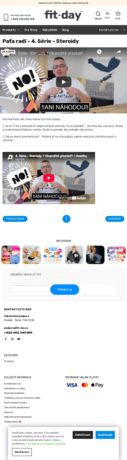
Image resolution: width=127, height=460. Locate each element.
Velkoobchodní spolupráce (18, 416)
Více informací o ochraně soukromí (45, 443)
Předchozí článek (15, 218)
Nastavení (22, 452)
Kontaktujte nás (109, 29)
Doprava (8, 412)
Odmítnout (82, 434)
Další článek (115, 218)
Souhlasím (105, 434)
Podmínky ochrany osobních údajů (22, 397)
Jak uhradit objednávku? (17, 407)
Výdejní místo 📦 (12, 421)
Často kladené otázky (15, 402)
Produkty (9, 361)
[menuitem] (12, 30)
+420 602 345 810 (18, 332)
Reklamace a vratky (14, 388)
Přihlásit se (64, 289)
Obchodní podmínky (14, 393)
